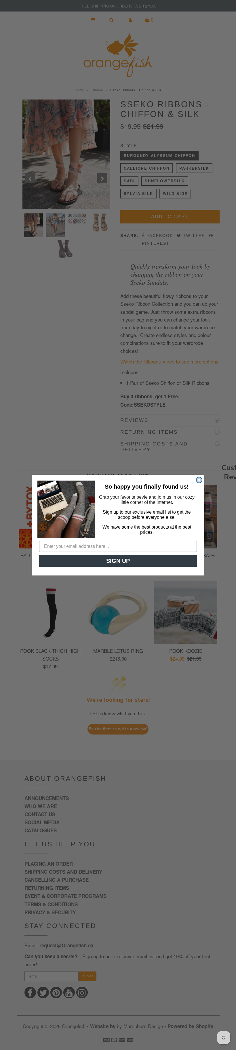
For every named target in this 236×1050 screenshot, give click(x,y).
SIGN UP (118, 561)
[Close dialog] (199, 480)
